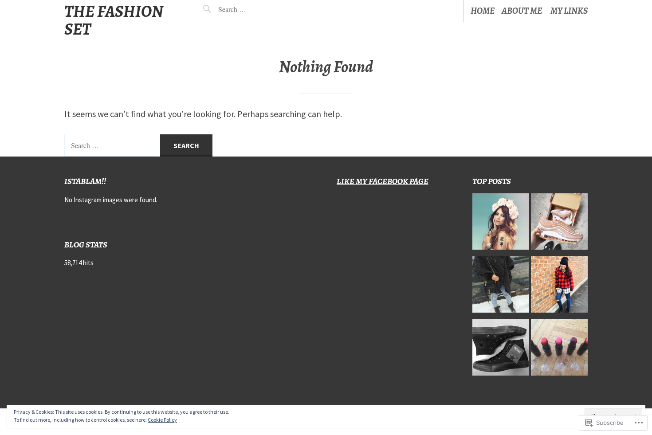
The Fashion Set (113, 20)
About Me (522, 11)
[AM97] (559, 224)
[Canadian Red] (559, 286)
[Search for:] (253, 9)
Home (483, 11)
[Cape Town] (500, 286)
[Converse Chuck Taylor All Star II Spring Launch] (500, 349)
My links (569, 11)
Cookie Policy (162, 419)
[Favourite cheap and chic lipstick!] (559, 349)
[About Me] (500, 224)
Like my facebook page (382, 181)
